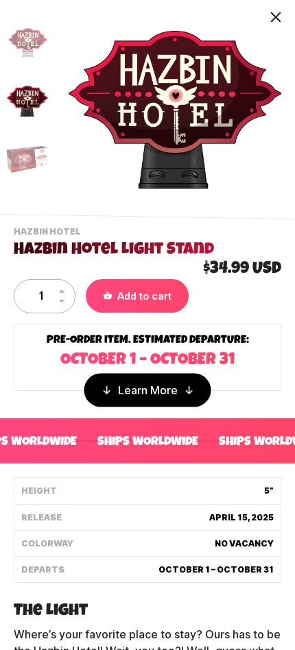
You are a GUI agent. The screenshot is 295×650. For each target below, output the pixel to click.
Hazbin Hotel (49, 233)
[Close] (276, 17)
